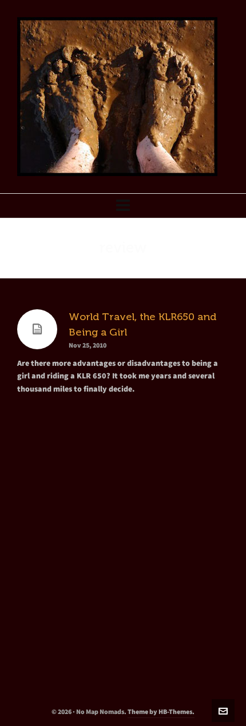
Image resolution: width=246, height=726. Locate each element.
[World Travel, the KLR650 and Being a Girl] (37, 329)
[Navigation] (123, 206)
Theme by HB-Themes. (161, 711)
